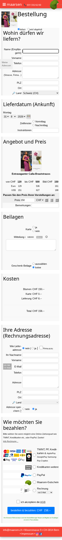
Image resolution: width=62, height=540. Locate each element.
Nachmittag (41, 125)
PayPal (41, 475)
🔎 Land (16, 93)
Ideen (39, 237)
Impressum (27, 533)
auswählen (41, 263)
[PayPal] (17, 475)
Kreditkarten (48, 467)
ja (36, 227)
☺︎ (46, 237)
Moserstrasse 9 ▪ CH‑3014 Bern (41, 530)
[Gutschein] (17, 482)
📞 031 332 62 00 (32, 4)
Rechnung (42, 488)
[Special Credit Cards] (17, 467)
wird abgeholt (36, 29)
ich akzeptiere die (30, 502)
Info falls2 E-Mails (7, 366)
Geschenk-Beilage (21, 265)
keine (38, 267)
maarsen (14, 4)
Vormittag (40, 121)
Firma (48, 348)
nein (37, 231)
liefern (22, 29)
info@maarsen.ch (12, 530)
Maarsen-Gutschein (48, 482)
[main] (31, 269)
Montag (7, 112)
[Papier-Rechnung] (17, 491)
